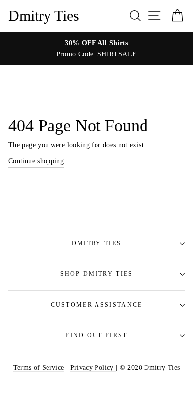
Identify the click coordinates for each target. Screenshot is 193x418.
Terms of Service (38, 367)
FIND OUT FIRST (96, 335)
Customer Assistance (97, 305)
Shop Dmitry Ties (96, 274)
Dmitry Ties (43, 15)
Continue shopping (36, 161)
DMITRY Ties (96, 243)
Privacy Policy (93, 367)
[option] (96, 48)
